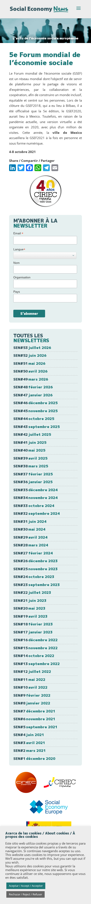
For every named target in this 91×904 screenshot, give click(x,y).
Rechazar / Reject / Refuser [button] (25, 894)
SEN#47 (32, 395)
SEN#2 (29, 750)
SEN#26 (35, 560)
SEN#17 (32, 632)
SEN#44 (33, 418)
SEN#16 (35, 639)
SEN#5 (35, 726)
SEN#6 (34, 718)
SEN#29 (30, 537)
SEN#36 (32, 481)
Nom (16, 262)
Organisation (21, 277)
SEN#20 (29, 608)
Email (18, 233)
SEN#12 (32, 671)
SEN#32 (36, 513)
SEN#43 (36, 426)
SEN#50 (30, 371)
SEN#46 (35, 402)
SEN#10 (30, 687)
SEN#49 (30, 379)
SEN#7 (34, 711)
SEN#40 (29, 450)
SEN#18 (33, 624)
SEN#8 (31, 703)
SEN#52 (29, 355)
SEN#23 (36, 584)
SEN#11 (29, 679)
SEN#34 (35, 497)
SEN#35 (35, 489)
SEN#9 (31, 695)
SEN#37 (33, 474)
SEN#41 (29, 442)
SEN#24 (33, 576)
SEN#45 (35, 410)
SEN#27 (33, 553)
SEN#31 (29, 521)
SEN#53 (32, 347)
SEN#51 (29, 363)
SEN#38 (30, 466)
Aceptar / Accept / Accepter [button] (26, 886)
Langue (19, 249)
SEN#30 (29, 529)
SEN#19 (30, 616)
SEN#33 (33, 505)
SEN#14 (33, 655)
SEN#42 (32, 434)
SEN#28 (30, 545)
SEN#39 (30, 458)
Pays (16, 291)
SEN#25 (35, 568)
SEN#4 (28, 734)
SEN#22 (32, 592)
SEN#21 (29, 600)
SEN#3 (29, 742)
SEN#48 (33, 387)
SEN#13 (36, 663)
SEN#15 (35, 647)
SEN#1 (34, 758)
